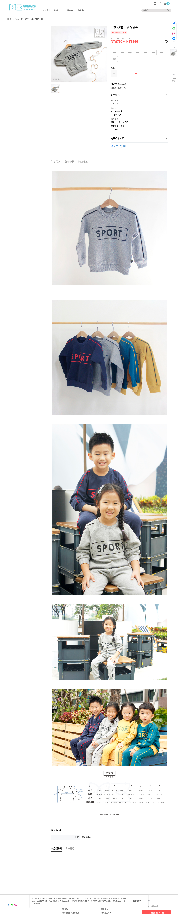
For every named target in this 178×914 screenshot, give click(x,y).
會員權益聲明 (106, 913)
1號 (114, 52)
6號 (153, 52)
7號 (161, 52)
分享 (116, 146)
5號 (145, 52)
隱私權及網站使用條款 (70, 913)
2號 (122, 52)
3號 (129, 52)
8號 (114, 59)
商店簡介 (65, 909)
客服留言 (104, 909)
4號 (137, 52)
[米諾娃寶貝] (22, 7)
